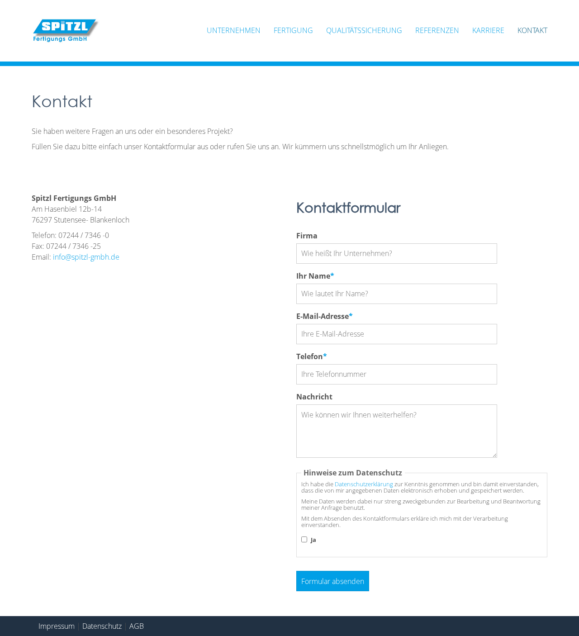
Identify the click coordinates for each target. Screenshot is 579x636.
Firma (307, 236)
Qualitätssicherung (364, 30)
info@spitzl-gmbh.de (86, 257)
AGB (136, 626)
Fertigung (293, 30)
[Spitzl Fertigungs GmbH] (66, 30)
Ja (313, 540)
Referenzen (437, 30)
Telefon (314, 356)
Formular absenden (332, 581)
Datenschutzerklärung (364, 484)
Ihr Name (315, 276)
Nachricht (314, 397)
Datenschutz (102, 626)
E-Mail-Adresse (324, 316)
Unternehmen (234, 30)
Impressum (56, 626)
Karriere (488, 30)
